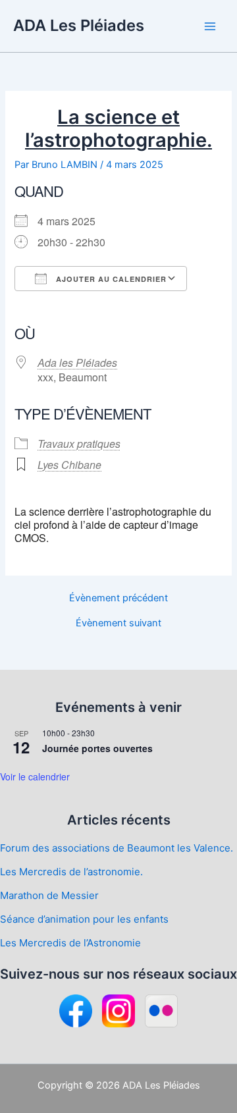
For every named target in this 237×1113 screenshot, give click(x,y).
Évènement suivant (118, 623)
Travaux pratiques (79, 443)
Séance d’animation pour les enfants (84, 919)
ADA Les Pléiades (78, 25)
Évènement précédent (118, 598)
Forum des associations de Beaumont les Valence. (116, 848)
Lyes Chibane (69, 464)
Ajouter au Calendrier (110, 279)
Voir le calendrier (35, 776)
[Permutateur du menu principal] (210, 26)
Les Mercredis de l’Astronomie (70, 943)
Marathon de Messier (49, 895)
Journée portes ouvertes (97, 748)
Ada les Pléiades (77, 362)
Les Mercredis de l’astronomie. (71, 871)
